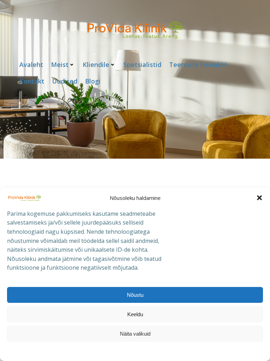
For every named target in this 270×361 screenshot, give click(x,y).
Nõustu (135, 295)
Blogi (93, 81)
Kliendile (96, 64)
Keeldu (135, 314)
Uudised (64, 81)
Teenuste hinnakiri (198, 64)
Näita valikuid (135, 334)
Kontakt (31, 81)
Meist (60, 64)
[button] (259, 197)
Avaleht (31, 64)
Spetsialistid (142, 64)
